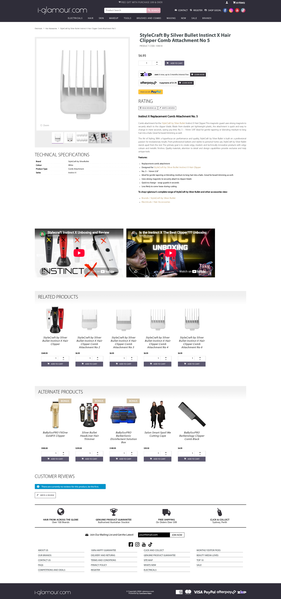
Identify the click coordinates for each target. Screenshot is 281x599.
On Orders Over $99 (166, 521)
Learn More (199, 75)
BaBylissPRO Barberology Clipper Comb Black (191, 436)
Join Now (177, 535)
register (197, 10)
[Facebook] (225, 10)
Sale (194, 18)
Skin (101, 18)
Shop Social (214, 10)
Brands (207, 18)
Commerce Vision (145, 593)
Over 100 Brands (60, 521)
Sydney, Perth (219, 521)
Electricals (75, 18)
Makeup (114, 18)
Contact (183, 10)
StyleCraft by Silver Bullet (173, 123)
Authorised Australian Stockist (114, 521)
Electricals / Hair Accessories (156, 202)
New (183, 18)
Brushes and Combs (149, 18)
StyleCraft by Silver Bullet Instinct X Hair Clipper (177, 167)
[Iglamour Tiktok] (243, 10)
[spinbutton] (146, 63)
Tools (127, 18)
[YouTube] (237, 10)
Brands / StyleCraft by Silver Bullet (158, 198)
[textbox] (125, 10)
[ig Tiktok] (150, 544)
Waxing (171, 18)
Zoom (46, 125)
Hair (91, 18)
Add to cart (176, 63)
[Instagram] (231, 10)
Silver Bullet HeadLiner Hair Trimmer (89, 436)
